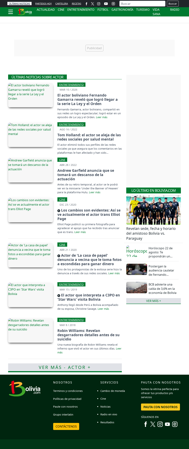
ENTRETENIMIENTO (80, 10)
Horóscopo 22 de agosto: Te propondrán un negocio (161, 254)
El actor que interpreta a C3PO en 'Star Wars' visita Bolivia (88, 297)
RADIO (174, 10)
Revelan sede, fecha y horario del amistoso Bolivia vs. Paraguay (151, 233)
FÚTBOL (103, 10)
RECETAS (76, 3)
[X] (92, 3)
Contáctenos (66, 426)
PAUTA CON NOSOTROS (160, 407)
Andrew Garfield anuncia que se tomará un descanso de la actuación (85, 174)
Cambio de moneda (112, 391)
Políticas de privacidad (67, 399)
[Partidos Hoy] (113, 4)
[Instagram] (98, 3)
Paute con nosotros (65, 406)
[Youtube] (106, 4)
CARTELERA (61, 3)
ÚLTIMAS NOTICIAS (19, 3)
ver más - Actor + (65, 367)
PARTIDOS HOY (43, 3)
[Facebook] (86, 3)
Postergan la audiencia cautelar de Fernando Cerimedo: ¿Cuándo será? (162, 274)
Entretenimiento (71, 84)
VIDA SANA (156, 12)
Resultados (107, 422)
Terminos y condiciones (68, 391)
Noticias (105, 406)
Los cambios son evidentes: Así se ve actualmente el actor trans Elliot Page (89, 214)
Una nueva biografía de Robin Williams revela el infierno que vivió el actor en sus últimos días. (87, 346)
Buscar (173, 3)
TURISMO (143, 10)
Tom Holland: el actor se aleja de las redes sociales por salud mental (89, 137)
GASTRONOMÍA (122, 10)
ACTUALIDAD (46, 10)
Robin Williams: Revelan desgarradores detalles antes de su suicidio (88, 335)
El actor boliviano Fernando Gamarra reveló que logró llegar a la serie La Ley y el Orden (87, 99)
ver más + (153, 301)
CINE (61, 10)
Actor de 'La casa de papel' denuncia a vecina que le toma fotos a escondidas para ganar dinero (89, 259)
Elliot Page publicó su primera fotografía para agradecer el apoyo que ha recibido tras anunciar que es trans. (88, 228)
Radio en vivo (108, 414)
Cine (62, 159)
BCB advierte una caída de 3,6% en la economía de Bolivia (162, 288)
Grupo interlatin (63, 414)
